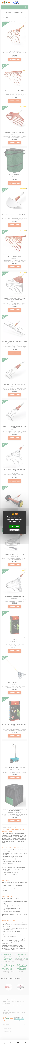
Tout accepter (14, 526)
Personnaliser (14, 530)
